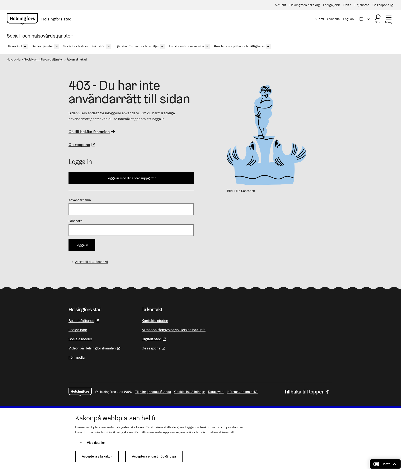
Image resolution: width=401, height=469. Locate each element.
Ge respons (82, 144)
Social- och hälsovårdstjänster (43, 59)
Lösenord (75, 221)
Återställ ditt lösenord (91, 262)
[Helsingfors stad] (80, 391)
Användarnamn (80, 200)
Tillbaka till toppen (304, 391)
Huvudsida (13, 59)
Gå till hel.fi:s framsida (89, 131)
